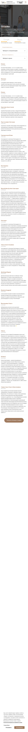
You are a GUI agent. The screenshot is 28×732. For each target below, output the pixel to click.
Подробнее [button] (7, 725)
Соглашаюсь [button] (19, 727)
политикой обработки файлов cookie (12, 722)
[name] (3, 2)
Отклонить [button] (8, 727)
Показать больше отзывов (14, 420)
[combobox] (14, 51)
